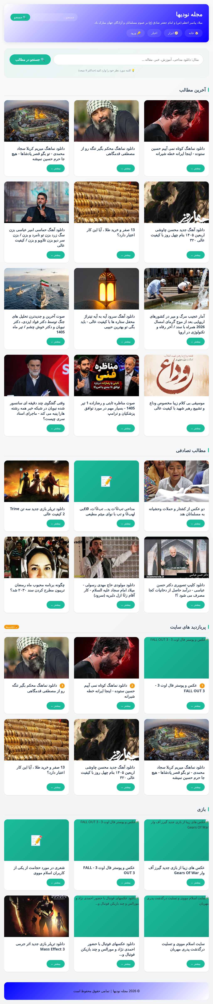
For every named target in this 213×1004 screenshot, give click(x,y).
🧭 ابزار (173, 33)
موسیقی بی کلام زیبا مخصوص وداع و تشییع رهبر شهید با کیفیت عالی (177, 405)
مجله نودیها (189, 14)
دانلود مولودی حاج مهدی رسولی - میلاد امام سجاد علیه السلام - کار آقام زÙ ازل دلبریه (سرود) (109, 590)
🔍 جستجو (20, 17)
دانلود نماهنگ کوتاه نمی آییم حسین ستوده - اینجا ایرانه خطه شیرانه (178, 151)
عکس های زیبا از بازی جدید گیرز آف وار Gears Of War (177, 870)
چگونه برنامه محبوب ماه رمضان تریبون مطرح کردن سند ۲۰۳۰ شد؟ (37, 587)
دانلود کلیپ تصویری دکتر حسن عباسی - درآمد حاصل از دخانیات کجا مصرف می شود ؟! (177, 590)
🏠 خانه (193, 33)
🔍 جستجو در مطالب (30, 59)
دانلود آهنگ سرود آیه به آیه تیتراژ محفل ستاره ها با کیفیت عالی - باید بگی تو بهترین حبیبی (108, 321)
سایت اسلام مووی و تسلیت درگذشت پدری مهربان (183, 946)
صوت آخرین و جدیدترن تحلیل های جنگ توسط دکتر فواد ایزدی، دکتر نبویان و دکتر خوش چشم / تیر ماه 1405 (38, 324)
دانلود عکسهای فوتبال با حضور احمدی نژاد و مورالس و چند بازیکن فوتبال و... (108, 948)
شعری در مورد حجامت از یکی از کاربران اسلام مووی (39, 870)
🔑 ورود (136, 33)
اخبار (154, 33)
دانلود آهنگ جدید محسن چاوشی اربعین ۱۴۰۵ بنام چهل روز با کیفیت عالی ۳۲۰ (178, 234)
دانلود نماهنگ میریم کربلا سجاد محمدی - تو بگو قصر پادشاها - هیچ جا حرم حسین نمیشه (38, 153)
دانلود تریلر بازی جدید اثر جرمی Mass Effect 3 (40, 946)
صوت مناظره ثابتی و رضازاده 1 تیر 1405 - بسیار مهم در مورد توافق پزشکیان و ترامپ (108, 408)
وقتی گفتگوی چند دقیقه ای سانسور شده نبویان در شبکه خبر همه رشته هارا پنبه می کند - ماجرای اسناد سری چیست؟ (37, 410)
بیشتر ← (196, 168)
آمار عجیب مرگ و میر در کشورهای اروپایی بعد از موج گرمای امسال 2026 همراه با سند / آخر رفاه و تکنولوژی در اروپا (177, 324)
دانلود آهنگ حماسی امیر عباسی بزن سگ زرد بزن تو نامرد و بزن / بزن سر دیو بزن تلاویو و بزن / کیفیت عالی (37, 237)
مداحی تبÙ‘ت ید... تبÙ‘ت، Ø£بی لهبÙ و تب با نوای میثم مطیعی (107, 511)
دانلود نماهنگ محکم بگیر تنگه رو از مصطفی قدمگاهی (108, 151)
